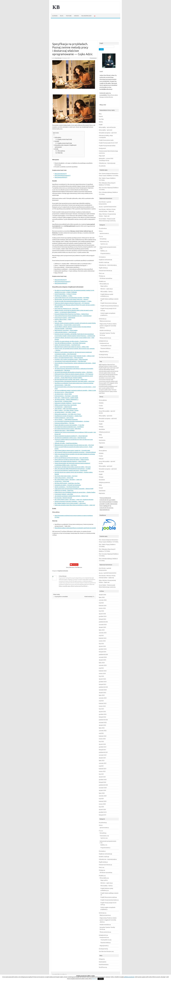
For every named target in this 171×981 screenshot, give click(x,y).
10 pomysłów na (104, 345)
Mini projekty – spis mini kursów (107, 127)
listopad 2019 (102, 815)
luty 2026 (101, 611)
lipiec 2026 (102, 597)
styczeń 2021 (102, 776)
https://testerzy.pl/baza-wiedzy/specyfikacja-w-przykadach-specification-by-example (75, 528)
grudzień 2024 (102, 649)
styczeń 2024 (102, 679)
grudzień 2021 (102, 747)
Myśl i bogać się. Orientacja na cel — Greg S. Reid (66, 308)
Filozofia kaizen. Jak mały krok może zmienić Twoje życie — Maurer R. (71, 299)
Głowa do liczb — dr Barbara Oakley (63, 401)
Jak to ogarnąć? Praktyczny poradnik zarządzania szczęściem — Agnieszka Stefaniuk (75, 452)
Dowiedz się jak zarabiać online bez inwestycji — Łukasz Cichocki (70, 461)
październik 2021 (103, 752)
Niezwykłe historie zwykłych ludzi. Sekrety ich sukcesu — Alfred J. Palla (72, 346)
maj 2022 (101, 733)
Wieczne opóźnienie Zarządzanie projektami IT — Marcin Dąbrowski (71, 436)
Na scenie (101, 421)
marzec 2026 (102, 608)
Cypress (102, 243)
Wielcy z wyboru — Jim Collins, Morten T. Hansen (66, 410)
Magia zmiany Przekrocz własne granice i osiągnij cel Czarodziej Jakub (108, 325)
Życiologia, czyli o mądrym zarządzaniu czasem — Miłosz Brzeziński (71, 359)
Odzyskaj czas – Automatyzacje (107, 163)
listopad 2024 (102, 651)
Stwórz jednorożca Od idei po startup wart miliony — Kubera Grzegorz (72, 459)
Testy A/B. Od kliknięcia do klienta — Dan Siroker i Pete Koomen (70, 343)
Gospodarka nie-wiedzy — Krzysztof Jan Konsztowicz (68, 485)
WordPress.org (103, 967)
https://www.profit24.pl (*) (61, 177)
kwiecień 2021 (102, 768)
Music (109, 376)
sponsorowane (104, 233)
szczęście (101, 389)
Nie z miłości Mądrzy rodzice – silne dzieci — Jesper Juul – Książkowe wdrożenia (74, 499)
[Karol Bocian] (56, 11)
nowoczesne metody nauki (106, 379)
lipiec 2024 (102, 662)
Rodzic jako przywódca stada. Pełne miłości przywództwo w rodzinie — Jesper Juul (75, 505)
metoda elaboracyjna (104, 371)
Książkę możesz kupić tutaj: (65, 139)
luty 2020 (101, 806)
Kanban (115, 366)
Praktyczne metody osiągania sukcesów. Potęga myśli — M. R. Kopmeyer (72, 303)
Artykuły (101, 403)
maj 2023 (101, 700)
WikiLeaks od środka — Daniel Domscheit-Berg (66, 443)
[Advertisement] (85, 29)
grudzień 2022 (102, 714)
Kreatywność (102, 148)
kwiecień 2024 (102, 670)
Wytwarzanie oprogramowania (108, 247)
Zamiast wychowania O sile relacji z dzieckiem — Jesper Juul (69, 501)
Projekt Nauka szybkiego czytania (109, 299)
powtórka (108, 384)
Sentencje (101, 318)
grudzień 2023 (102, 681)
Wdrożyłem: (58, 137)
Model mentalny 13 (89, 596)
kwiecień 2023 (102, 703)
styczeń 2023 (102, 711)
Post (100, 273)
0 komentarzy (93, 58)
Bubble (102, 250)
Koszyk (101, 437)
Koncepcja (101, 257)
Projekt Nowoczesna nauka (106, 140)
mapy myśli (116, 367)
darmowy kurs (111, 364)
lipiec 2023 (102, 695)
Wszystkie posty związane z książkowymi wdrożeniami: (65, 146)
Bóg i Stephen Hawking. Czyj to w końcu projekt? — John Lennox (70, 503)
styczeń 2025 (102, 646)
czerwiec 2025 (102, 632)
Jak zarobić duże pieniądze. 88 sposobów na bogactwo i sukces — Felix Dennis (74, 372)
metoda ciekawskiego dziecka (107, 369)
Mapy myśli (102, 155)
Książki (100, 124)
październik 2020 (103, 785)
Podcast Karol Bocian (104, 270)
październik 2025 (103, 621)
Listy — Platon (58, 321)
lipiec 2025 (102, 630)
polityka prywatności (129, 976)
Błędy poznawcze (104, 321)
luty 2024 (101, 676)
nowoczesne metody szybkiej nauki (108, 381)
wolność (107, 391)
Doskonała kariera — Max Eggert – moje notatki (66, 395)
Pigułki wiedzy (102, 267)
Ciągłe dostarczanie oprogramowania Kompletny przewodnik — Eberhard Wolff (74, 488)
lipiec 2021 (102, 760)
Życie (103, 393)
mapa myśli (109, 367)
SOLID (112, 388)
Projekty (101, 281)
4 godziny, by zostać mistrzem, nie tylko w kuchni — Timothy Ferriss (71, 341)
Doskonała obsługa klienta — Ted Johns (64, 423)
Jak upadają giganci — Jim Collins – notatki (65, 412)
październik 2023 (103, 687)
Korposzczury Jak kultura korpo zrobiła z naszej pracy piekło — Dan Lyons (73, 466)
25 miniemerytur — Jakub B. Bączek (63, 406)
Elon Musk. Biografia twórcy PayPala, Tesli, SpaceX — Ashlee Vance (71, 379)
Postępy (101, 276)
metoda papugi (109, 374)
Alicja (100, 214)
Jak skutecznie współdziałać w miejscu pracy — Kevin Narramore (70, 437)
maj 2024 (101, 668)
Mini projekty (103, 283)
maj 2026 (101, 602)
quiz (100, 388)
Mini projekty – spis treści (105, 130)
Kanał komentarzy (103, 964)
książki (104, 367)
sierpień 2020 (102, 790)
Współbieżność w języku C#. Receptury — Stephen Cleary (68, 416)
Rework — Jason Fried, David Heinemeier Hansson (67, 366)
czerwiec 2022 (102, 730)
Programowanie (104, 253)
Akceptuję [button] (101, 978)
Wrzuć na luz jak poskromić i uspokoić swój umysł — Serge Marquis (71, 470)
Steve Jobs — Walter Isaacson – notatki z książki (66, 397)
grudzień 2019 (102, 812)
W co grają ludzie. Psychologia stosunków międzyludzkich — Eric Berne (72, 421)
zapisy (111, 391)
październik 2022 (103, 719)
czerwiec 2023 (102, 698)
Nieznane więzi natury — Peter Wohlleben (65, 430)
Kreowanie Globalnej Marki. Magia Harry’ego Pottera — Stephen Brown (72, 314)
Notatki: (57, 141)
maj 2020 (101, 798)
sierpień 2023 (102, 692)
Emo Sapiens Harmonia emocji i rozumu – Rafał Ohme (68, 428)
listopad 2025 (102, 619)
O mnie (101, 405)
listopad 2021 (102, 749)
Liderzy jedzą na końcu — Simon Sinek (64, 477)
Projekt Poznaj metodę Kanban (107, 145)
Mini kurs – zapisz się (105, 288)
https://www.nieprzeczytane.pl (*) (62, 175)
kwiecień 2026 (102, 605)
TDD (112, 389)
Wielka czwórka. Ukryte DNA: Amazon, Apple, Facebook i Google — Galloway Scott (74, 355)
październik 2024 (103, 654)
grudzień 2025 (102, 616)
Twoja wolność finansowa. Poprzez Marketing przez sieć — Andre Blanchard (73, 315)
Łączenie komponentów (110, 206)
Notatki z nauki (103, 262)
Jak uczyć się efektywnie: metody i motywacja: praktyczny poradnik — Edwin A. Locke (75, 390)
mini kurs (105, 376)
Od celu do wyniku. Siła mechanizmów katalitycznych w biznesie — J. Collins (73, 301)
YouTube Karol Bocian (105, 357)
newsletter (102, 378)
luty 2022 (101, 741)
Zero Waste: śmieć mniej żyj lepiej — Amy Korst (66, 476)
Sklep (100, 434)
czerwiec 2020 (102, 795)
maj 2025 (101, 635)
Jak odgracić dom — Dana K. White (63, 394)
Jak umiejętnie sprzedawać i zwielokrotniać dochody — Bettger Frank (71, 496)
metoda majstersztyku (105, 373)
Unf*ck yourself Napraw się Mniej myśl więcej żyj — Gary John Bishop (71, 457)
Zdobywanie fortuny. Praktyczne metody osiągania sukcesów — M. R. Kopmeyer (74, 374)
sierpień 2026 (102, 594)
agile (100, 364)
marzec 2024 (102, 673)
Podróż (101, 116)
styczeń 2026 (102, 613)
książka (101, 367)
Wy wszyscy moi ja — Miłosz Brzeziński (64, 392)
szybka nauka (107, 389)
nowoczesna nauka (110, 378)
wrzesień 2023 (103, 689)
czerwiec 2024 (102, 665)
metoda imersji (114, 371)
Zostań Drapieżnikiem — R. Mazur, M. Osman (65, 294)
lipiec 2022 (102, 728)
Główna (54, 15)
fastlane (106, 366)
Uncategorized (103, 354)
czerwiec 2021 (102, 763)
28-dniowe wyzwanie (105, 278)
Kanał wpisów (102, 961)
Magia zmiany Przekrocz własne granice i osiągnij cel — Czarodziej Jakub (72, 450)
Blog (61, 15)
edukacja (101, 366)
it (108, 366)
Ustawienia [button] (94, 978)
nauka (113, 376)
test (115, 389)
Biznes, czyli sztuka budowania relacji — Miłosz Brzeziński (69, 357)
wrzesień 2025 (103, 624)
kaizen (111, 366)
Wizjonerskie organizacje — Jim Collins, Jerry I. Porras (68, 414)
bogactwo (104, 364)
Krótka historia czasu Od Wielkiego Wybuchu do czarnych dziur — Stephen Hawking (75, 492)
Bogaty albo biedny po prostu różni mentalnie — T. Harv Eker (69, 425)
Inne (100, 231)
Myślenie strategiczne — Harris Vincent (64, 417)
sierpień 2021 (102, 757)
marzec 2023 (102, 706)
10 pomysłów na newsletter (60, 596)
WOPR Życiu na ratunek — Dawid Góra (64, 490)
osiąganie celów (113, 383)
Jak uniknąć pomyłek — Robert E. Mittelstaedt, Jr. (66, 399)
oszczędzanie (102, 384)
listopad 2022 (102, 717)
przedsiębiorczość (112, 386)
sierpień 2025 (102, 627)
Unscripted (102, 391)
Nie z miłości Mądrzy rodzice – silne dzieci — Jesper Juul (68, 479)
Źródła (56, 149)
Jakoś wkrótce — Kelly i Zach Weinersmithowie (66, 408)
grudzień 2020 (102, 779)
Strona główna (103, 400)
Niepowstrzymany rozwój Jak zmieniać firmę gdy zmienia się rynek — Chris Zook (74, 445)
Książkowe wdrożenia (63, 570)
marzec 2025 (102, 641)
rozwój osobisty (105, 388)
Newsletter (102, 429)
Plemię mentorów (104, 338)
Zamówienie (102, 440)
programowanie (103, 386)
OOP (107, 383)
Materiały (60, 152)
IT (99, 236)
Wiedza (76, 15)
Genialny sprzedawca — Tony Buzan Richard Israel (67, 486)
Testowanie (103, 241)
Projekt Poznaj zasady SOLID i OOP (108, 142)
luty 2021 (101, 774)
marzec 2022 (102, 738)
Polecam (101, 408)
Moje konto (102, 443)
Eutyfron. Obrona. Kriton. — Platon (63, 319)
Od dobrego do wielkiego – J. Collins (63, 295)
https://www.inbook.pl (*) (61, 173)
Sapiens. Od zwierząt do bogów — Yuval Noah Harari (67, 344)
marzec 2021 (102, 771)
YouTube (68, 15)
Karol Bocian (58, 58)
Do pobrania (102, 166)
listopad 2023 (102, 684)
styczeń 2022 (102, 744)
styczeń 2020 (102, 809)
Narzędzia (102, 238)
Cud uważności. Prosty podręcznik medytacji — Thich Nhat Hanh (70, 361)
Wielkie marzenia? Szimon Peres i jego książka (66, 405)
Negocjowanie (103, 351)
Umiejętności (102, 341)
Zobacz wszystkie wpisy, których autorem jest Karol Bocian (74, 586)
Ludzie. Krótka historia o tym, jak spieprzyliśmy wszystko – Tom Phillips (72, 297)
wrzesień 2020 (103, 787)
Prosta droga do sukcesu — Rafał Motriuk (65, 317)
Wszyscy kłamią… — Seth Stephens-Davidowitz (66, 419)
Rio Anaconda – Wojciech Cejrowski (63, 497)
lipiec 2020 (102, 793)
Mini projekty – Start (105, 291)
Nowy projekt (102, 383)
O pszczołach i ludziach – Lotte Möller (64, 494)
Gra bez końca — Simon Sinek (62, 481)
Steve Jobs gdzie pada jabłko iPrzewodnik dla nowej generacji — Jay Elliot (72, 468)
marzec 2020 (102, 804)
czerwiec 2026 (102, 600)
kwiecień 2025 (102, 638)
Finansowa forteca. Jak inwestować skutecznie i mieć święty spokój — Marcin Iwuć (74, 381)
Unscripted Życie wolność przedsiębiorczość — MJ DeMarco (69, 426)
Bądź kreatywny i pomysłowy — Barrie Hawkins (66, 330)
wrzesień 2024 (103, 657)
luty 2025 (101, 643)
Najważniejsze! (86, 15)
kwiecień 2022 (102, 736)
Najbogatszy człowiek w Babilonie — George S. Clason (68, 403)
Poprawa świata (104, 348)
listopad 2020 (102, 782)
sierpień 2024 (102, 660)
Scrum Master (102, 218)
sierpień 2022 (102, 725)
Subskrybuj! (75, 564)
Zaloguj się (102, 959)
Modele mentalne (104, 330)
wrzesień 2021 (103, 755)
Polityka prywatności (104, 432)
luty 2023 (101, 708)
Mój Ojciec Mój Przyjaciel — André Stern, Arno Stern (67, 483)
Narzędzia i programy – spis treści (108, 132)
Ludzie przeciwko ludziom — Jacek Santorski (65, 332)
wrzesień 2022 (103, 722)
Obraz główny (61, 151)
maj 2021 (101, 766)
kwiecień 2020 (102, 801)
